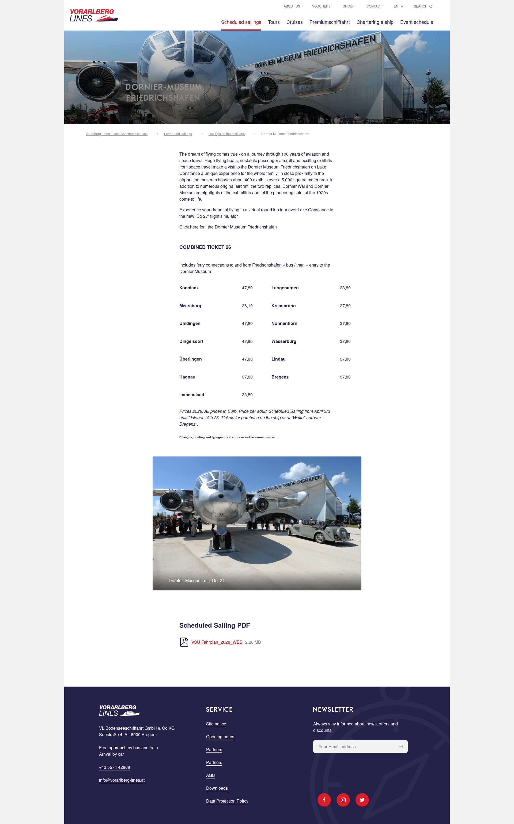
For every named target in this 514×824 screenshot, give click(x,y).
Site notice (216, 724)
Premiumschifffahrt (329, 21)
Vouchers (321, 6)
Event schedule (416, 21)
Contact (374, 6)
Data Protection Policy (227, 801)
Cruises (294, 21)
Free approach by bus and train (128, 747)
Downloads (217, 788)
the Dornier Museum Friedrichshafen (242, 227)
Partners (214, 749)
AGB (210, 775)
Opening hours (220, 736)
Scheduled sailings (241, 21)
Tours (274, 21)
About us (292, 6)
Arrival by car (111, 754)
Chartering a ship (375, 21)
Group (348, 6)
